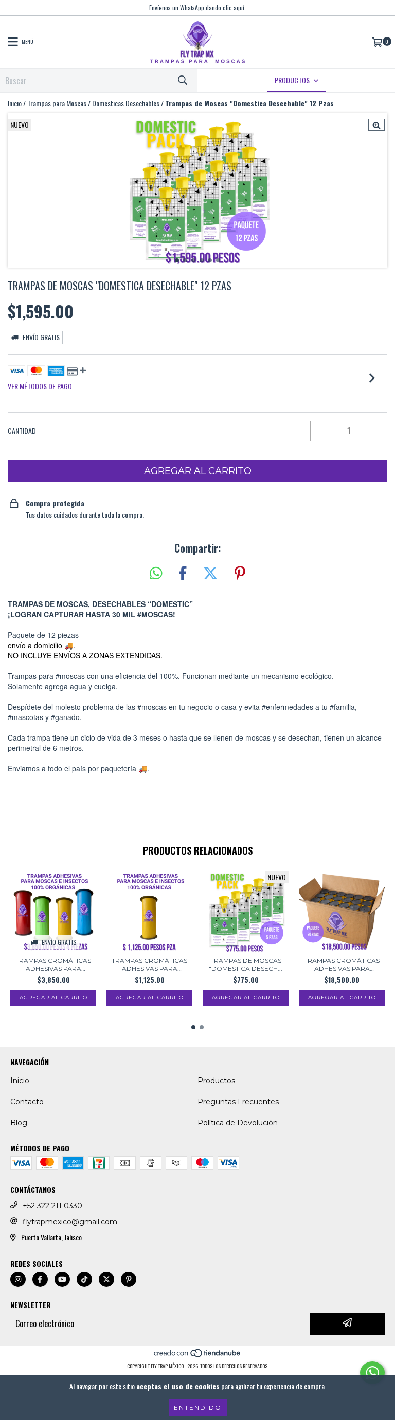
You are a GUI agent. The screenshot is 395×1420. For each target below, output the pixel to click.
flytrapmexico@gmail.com (70, 1221)
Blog (18, 1122)
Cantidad (22, 431)
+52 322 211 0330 (52, 1205)
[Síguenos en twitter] (106, 1279)
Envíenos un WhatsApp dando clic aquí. (197, 7)
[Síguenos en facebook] (40, 1279)
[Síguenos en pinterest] (128, 1279)
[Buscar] (182, 80)
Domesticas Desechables (125, 103)
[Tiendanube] (198, 1355)
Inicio (15, 103)
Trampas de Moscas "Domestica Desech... (245, 964)
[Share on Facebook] (182, 573)
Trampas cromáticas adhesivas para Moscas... (53, 964)
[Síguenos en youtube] (62, 1279)
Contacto (27, 1101)
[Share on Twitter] (210, 573)
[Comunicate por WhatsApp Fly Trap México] (372, 1372)
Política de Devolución (238, 1122)
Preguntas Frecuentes (238, 1101)
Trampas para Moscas (56, 103)
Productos (216, 1080)
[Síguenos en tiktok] (84, 1279)
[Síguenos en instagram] (18, 1279)
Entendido (198, 1407)
